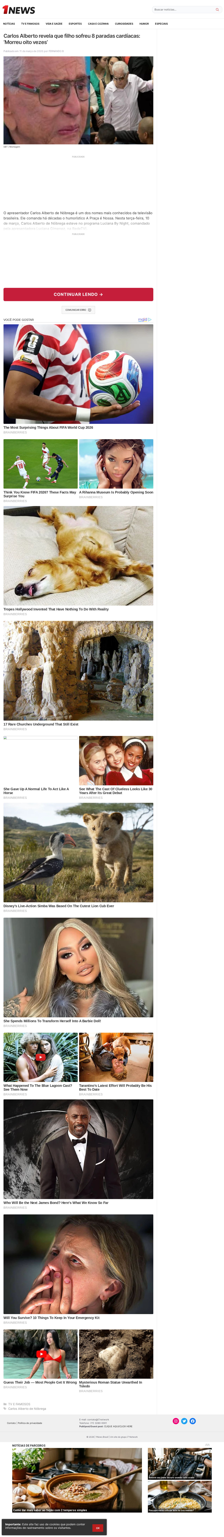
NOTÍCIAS (9, 23)
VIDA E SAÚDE (54, 23)
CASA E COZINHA (98, 23)
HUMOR (144, 23)
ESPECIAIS (161, 23)
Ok (98, 1528)
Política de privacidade (30, 1423)
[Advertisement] (78, 182)
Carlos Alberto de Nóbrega (27, 1408)
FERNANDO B (56, 51)
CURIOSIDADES (124, 23)
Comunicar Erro (75, 309)
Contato (11, 1423)
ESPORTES (75, 23)
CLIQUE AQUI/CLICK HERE (118, 1426)
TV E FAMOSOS (30, 23)
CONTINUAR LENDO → (78, 294)
